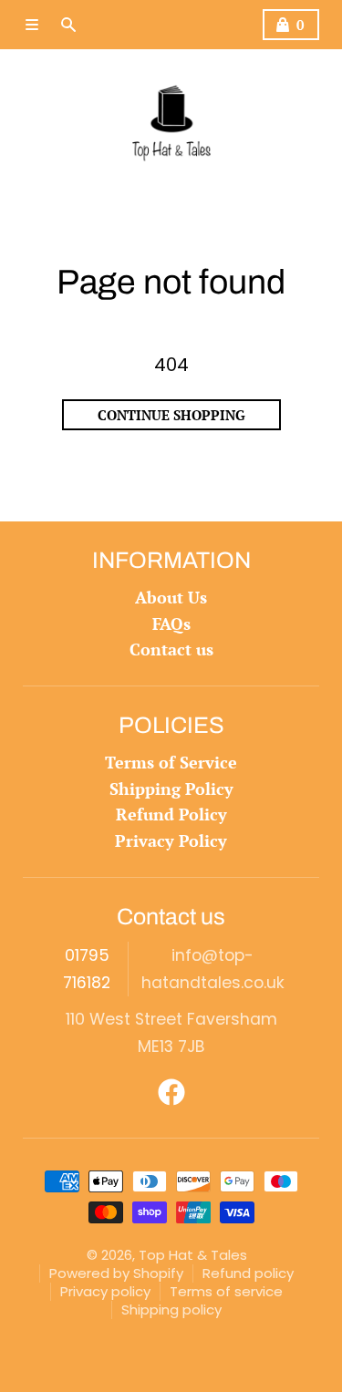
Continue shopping (171, 415)
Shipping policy (171, 1309)
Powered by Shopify (116, 1273)
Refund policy (248, 1273)
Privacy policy (105, 1291)
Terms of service (226, 1291)
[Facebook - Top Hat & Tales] (171, 1092)
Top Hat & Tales (193, 1254)
